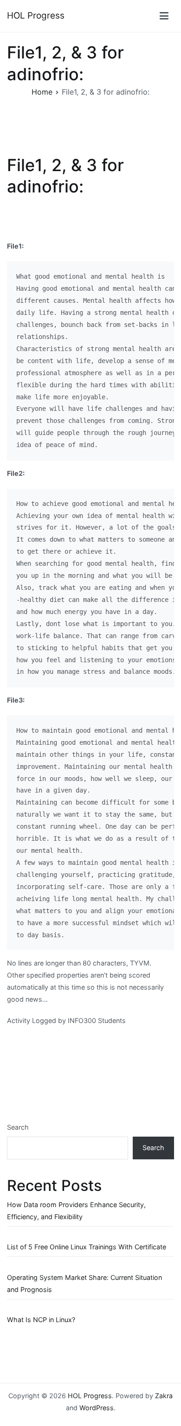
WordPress (96, 1408)
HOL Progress (36, 15)
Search (18, 1127)
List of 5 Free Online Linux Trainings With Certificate (86, 1247)
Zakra (164, 1396)
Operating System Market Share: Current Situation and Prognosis (84, 1283)
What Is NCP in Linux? (41, 1320)
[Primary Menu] (164, 16)
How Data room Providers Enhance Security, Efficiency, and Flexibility (76, 1211)
